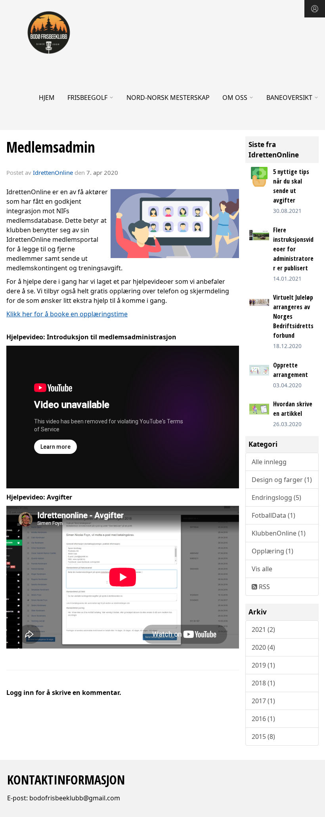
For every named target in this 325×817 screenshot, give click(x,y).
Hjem (47, 97)
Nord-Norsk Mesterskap (168, 97)
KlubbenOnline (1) (279, 533)
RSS (263, 586)
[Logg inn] (315, 9)
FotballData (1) (273, 515)
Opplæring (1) (272, 551)
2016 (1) (263, 718)
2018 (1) (263, 683)
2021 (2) (263, 629)
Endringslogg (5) (276, 497)
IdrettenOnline (54, 172)
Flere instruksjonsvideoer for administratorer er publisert (293, 249)
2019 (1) (263, 665)
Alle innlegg (269, 461)
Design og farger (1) (282, 479)
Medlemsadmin (50, 147)
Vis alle (262, 568)
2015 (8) (263, 736)
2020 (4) (263, 647)
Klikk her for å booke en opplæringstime (67, 314)
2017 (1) (263, 700)
